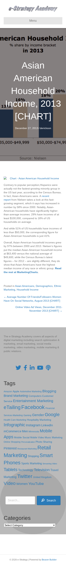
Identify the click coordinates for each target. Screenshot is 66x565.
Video (10, 483)
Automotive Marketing (31, 391)
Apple (16, 391)
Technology (25, 470)
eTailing (12, 407)
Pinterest (10, 448)
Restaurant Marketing (27, 449)
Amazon (8, 391)
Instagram (33, 425)
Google (52, 414)
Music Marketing (53, 437)
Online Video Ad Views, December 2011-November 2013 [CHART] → (38, 309)
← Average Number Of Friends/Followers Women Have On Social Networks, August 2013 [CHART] (32, 298)
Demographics (44, 286)
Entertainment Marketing (33, 401)
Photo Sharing (44, 441)
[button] (48, 500)
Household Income (27, 289)
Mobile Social (22, 437)
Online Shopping (12, 442)
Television (42, 470)
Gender (38, 415)
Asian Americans (24, 286)
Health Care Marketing (15, 420)
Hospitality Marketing (39, 419)
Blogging (49, 391)
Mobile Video (37, 437)
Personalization (28, 442)
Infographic (14, 424)
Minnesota (34, 431)
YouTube (36, 483)
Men (25, 431)
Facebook (33, 407)
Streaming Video (50, 464)
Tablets (10, 469)
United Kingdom (42, 477)
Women (22, 484)
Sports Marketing (31, 463)
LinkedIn (47, 425)
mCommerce (12, 431)
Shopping (33, 456)
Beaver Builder (49, 559)
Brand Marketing (16, 396)
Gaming (27, 415)
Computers (35, 395)
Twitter (24, 476)
